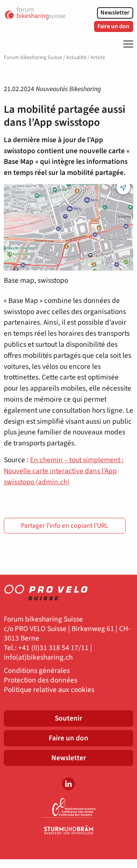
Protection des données (40, 680)
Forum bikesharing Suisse (33, 57)
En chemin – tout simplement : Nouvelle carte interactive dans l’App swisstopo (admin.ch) (64, 471)
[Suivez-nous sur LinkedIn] (68, 783)
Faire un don (113, 26)
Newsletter (114, 12)
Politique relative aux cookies (49, 690)
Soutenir (68, 718)
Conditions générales (37, 671)
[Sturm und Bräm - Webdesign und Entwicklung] (68, 830)
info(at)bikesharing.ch (38, 657)
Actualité (76, 57)
